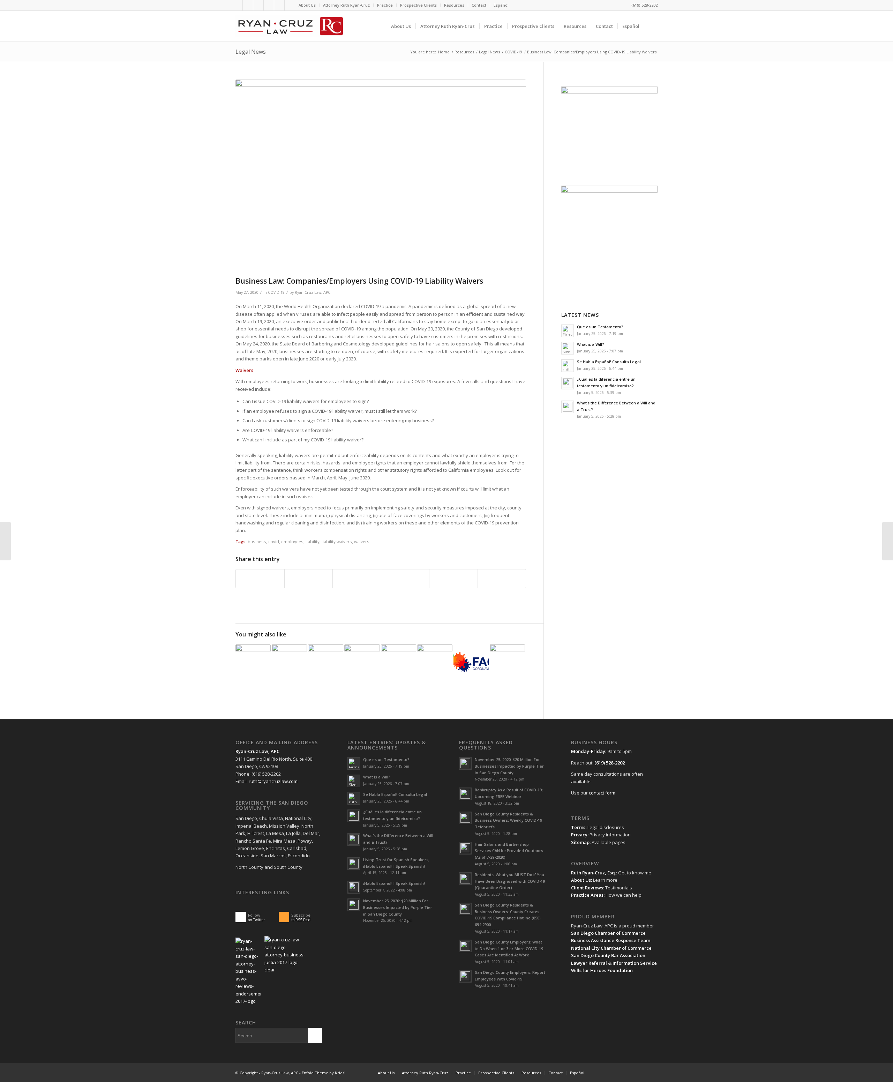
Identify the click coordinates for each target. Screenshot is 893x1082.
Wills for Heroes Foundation (602, 970)
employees (292, 541)
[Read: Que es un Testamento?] (567, 330)
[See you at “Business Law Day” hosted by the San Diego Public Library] (434, 662)
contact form (602, 793)
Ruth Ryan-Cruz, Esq (593, 873)
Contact (479, 5)
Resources (454, 5)
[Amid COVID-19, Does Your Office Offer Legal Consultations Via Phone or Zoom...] (5, 541)
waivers (361, 541)
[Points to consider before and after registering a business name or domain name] (398, 662)
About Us (307, 5)
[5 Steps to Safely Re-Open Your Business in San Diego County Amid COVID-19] (507, 662)
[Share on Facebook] (260, 578)
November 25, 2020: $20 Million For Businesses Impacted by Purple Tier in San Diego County (397, 907)
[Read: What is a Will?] (567, 348)
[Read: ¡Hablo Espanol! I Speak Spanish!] (353, 887)
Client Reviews (587, 888)
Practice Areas (587, 895)
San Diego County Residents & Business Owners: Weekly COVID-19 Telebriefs (508, 820)
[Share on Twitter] (309, 578)
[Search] (651, 26)
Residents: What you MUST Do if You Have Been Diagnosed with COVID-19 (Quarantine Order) (510, 881)
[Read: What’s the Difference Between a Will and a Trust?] (567, 407)
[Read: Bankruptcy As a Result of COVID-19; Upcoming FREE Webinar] (465, 794)
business (257, 541)
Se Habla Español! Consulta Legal (609, 361)
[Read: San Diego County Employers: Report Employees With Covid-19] (465, 976)
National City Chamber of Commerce (611, 948)
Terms (578, 827)
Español (501, 5)
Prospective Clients (418, 5)
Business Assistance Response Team (610, 940)
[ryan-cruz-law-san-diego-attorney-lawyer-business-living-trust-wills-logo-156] (290, 26)
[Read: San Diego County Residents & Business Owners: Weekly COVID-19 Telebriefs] (465, 818)
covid (273, 541)
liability (313, 541)
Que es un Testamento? (600, 326)
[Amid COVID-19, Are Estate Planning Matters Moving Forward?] (471, 662)
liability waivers (337, 541)
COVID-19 (276, 292)
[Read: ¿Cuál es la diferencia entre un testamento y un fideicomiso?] (567, 383)
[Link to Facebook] (279, 5)
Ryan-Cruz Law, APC (312, 292)
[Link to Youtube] (258, 5)
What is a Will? (590, 344)
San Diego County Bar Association (608, 955)
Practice (385, 5)
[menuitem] (307, 5)
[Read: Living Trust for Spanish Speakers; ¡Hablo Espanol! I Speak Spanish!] (353, 863)
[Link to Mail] (269, 5)
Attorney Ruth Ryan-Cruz (346, 5)
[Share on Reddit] (453, 578)
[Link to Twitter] (237, 5)
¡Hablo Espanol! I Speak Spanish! (394, 883)
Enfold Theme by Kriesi (323, 1072)
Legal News (250, 51)
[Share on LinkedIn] (405, 578)
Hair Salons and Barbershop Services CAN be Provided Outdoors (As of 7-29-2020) (509, 851)
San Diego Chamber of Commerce (608, 933)
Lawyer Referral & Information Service (614, 963)
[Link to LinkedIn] (248, 5)
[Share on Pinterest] (357, 578)
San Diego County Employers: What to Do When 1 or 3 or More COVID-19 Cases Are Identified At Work (509, 948)
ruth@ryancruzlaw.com (273, 781)
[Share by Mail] (502, 578)
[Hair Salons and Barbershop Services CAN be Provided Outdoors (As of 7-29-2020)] (362, 662)
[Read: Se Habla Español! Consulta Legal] (567, 365)
